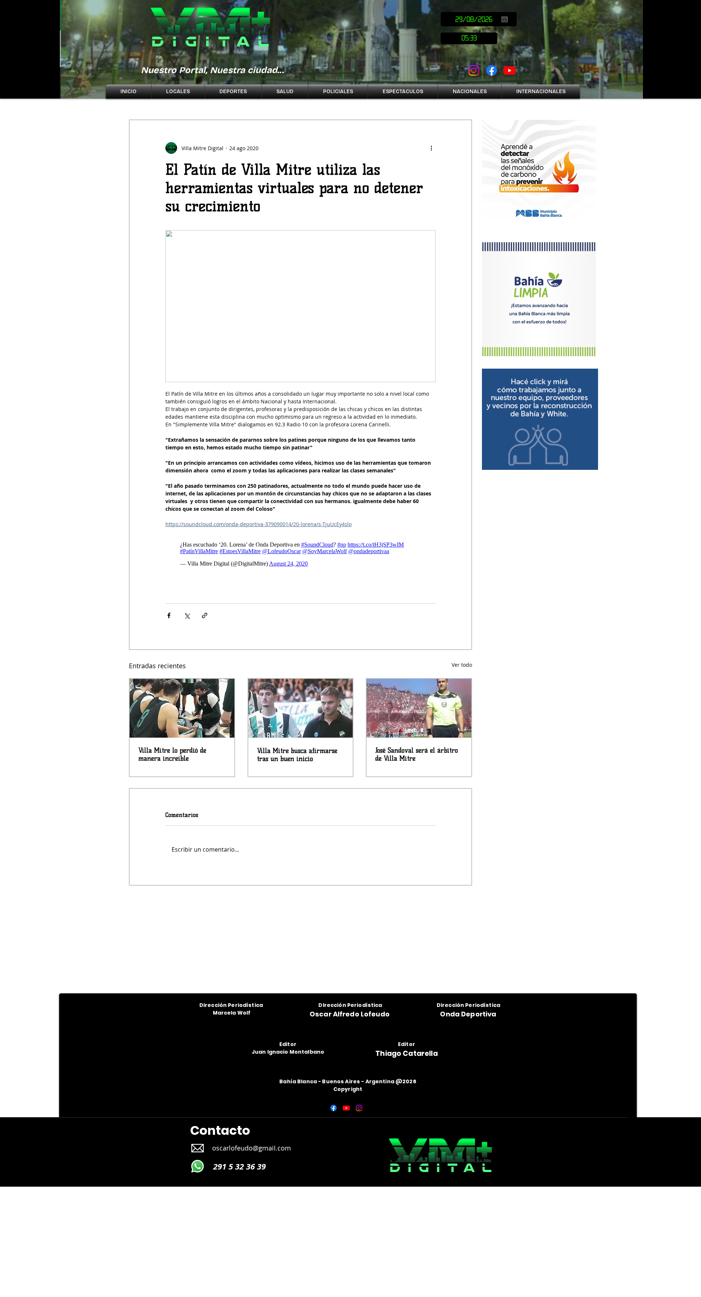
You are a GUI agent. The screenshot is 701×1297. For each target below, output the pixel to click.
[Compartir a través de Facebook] (168, 615)
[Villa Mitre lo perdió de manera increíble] (182, 708)
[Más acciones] (431, 148)
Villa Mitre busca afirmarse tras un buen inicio (297, 755)
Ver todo (462, 664)
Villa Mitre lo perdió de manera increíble (172, 754)
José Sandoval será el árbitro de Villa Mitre (416, 754)
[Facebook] (491, 70)
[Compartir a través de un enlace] (204, 615)
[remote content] (300, 554)
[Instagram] (474, 70)
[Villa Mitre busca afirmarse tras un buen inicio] (300, 708)
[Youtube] (509, 70)
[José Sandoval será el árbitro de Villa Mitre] (419, 708)
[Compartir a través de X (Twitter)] (186, 615)
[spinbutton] (469, 38)
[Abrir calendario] (504, 19)
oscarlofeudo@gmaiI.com (251, 1148)
